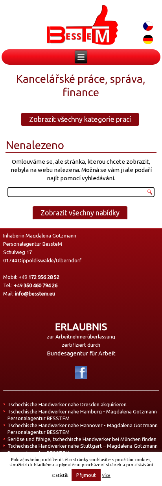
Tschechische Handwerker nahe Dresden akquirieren (67, 404)
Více (106, 475)
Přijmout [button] (86, 475)
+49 (38, 277)
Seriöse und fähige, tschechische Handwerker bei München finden (81, 439)
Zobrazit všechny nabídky (80, 213)
